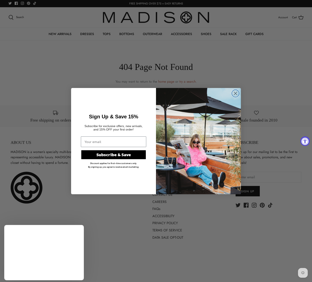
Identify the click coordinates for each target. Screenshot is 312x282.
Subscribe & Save (113, 155)
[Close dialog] (235, 93)
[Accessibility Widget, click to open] (305, 141)
